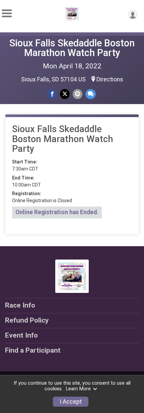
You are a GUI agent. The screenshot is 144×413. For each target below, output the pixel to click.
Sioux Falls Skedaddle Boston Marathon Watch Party (72, 47)
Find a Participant (33, 350)
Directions (109, 79)
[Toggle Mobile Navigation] (6, 13)
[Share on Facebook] (52, 94)
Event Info (21, 335)
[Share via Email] (77, 94)
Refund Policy (27, 320)
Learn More (78, 389)
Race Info (20, 305)
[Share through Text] (90, 94)
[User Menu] (132, 14)
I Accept (71, 401)
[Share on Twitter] (65, 94)
